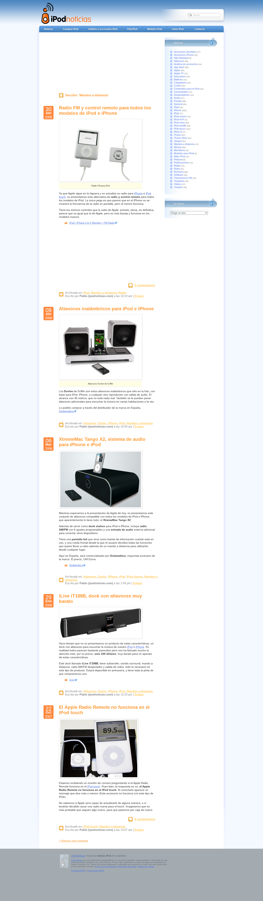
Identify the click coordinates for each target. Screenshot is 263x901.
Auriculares (180, 76)
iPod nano (179, 122)
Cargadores (180, 82)
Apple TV (179, 73)
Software (178, 175)
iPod (86, 292)
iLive (72, 679)
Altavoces (89, 423)
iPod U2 (178, 132)
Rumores (179, 172)
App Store (179, 67)
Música (178, 147)
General (178, 104)
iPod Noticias (78, 855)
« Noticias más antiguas (73, 840)
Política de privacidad (126, 866)
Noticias (48, 29)
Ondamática (66, 411)
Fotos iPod (177, 29)
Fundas (178, 101)
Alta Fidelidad (181, 58)
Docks (102, 423)
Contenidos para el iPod (186, 88)
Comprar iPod (70, 29)
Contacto (200, 29)
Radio (122, 292)
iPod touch (93, 786)
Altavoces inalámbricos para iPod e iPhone (106, 308)
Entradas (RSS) (78, 870)
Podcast (178, 159)
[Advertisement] (107, 61)
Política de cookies (145, 866)
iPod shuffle (180, 125)
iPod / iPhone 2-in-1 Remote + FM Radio (92, 222)
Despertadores (182, 95)
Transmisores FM (183, 178)
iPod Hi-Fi (179, 119)
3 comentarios (144, 285)
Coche (177, 85)
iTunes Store (180, 138)
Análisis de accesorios (186, 64)
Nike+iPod (179, 156)
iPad (176, 107)
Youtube (178, 187)
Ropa (177, 168)
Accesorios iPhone (184, 55)
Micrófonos (180, 150)
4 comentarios (144, 819)
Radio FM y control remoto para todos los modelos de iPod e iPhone (105, 110)
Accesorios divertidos (185, 52)
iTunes (177, 135)
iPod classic (135, 576)
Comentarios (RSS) (95, 870)
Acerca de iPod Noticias (105, 866)
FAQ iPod (132, 29)
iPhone (138, 193)
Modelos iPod (154, 29)
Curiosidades (181, 92)
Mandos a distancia (104, 292)
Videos (177, 184)
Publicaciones (181, 162)
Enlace (139, 296)
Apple (177, 70)
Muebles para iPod (184, 153)
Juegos (178, 141)
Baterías (178, 79)
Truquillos (179, 181)
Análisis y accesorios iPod (102, 29)
